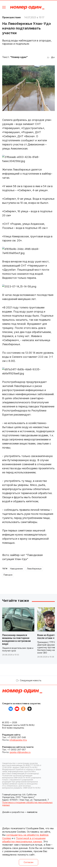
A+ (53, 57)
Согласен (28, 862)
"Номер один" (19, 57)
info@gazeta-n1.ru (18, 740)
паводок (8, 574)
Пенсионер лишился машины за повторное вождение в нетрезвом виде (16, 639)
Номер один (27, 7)
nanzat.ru (32, 812)
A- (48, 57)
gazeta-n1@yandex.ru (20, 752)
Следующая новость (30, 680)
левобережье (34, 568)
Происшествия (11, 17)
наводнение (16, 568)
